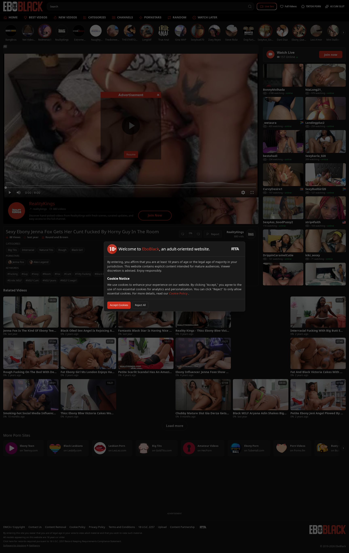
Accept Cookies (119, 305)
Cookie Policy (178, 293)
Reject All (140, 305)
